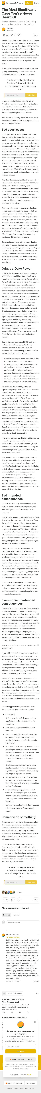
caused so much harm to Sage (13, 463)
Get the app (31, 1083)
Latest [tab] (9, 993)
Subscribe (29, 3)
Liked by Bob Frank (14, 937)
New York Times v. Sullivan (28, 149)
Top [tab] (4, 993)
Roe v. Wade (33, 191)
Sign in (36, 3)
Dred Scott (10, 140)
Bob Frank (10, 28)
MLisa (8, 934)
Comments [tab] (6, 915)
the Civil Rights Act (22, 353)
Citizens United (18, 169)
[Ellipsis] (38, 934)
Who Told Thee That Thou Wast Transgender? (13, 1000)
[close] (35, 1022)
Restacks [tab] (16, 915)
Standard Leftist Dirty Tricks (14, 1017)
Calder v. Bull (29, 211)
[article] (20, 1005)
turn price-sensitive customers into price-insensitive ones (21, 736)
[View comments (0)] (12, 1012)
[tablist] (11, 915)
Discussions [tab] (18, 993)
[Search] (37, 993)
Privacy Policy (24, 1069)
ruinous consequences (22, 109)
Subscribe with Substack (22, 1059)
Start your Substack (15, 1083)
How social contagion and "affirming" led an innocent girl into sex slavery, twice (15, 1006)
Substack (10, 1088)
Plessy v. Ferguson (25, 140)
